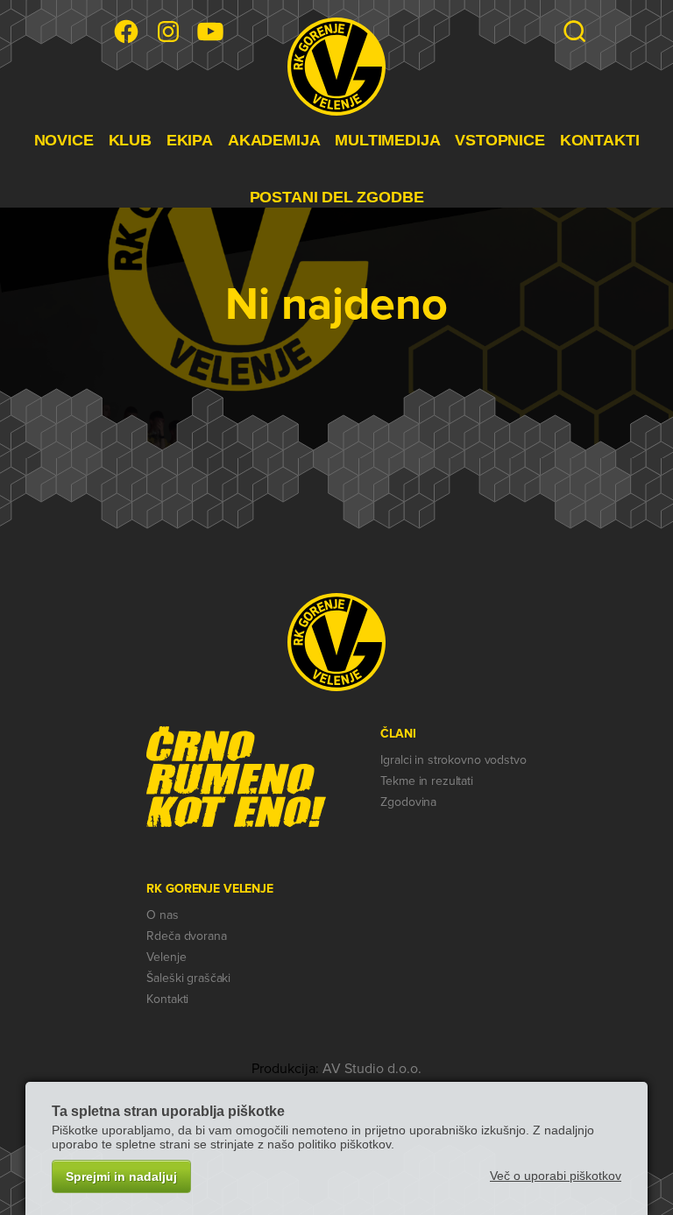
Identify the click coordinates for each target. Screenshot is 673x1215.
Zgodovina (408, 802)
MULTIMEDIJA (387, 140)
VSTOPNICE (499, 140)
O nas (162, 915)
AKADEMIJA (274, 140)
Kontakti (167, 999)
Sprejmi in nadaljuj (121, 1176)
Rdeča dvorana (186, 936)
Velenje (166, 957)
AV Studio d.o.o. (372, 1068)
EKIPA (189, 140)
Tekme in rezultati (426, 781)
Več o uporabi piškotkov (555, 1176)
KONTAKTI (600, 140)
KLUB (130, 140)
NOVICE (64, 140)
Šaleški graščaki (188, 978)
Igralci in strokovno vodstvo (453, 759)
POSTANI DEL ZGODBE (337, 197)
